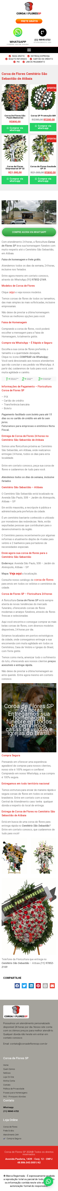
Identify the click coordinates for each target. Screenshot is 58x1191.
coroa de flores (43, 579)
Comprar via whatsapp (16, 129)
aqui (12, 292)
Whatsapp (18, 41)
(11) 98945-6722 (42, 40)
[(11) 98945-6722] (43, 32)
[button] (29, 50)
